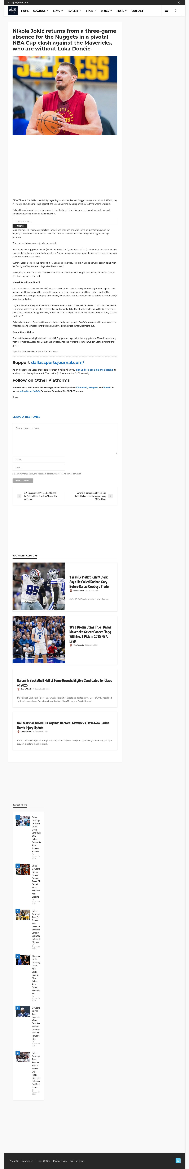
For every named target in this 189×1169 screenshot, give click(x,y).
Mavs (56, 10)
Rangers (73, 10)
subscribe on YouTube (30, 391)
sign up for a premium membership (95, 369)
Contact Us (27, 1161)
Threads (107, 387)
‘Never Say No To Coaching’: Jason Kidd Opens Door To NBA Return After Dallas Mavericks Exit (36, 975)
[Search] (176, 10)
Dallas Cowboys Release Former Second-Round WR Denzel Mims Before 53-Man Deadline (36, 881)
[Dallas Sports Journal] (13, 10)
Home (25, 10)
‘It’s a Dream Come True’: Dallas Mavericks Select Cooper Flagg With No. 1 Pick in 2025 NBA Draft (90, 634)
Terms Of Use (43, 1161)
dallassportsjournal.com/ (57, 362)
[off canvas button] (166, 10)
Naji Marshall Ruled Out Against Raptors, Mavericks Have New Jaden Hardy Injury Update (63, 725)
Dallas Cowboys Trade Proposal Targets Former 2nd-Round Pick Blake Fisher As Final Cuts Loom (36, 1070)
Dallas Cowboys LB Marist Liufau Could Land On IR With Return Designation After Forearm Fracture (36, 834)
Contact (137, 10)
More (120, 10)
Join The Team (77, 1161)
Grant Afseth (78, 590)
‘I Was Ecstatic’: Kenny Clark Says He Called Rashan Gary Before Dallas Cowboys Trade (89, 582)
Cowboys (39, 10)
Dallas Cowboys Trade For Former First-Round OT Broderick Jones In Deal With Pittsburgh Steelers (36, 926)
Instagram (93, 387)
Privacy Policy (60, 1161)
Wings (105, 10)
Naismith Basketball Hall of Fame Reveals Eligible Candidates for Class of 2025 (64, 682)
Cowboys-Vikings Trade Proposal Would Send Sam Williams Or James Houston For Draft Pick (36, 1023)
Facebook (82, 387)
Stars (89, 10)
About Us (14, 1161)
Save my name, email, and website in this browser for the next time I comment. (48, 474)
